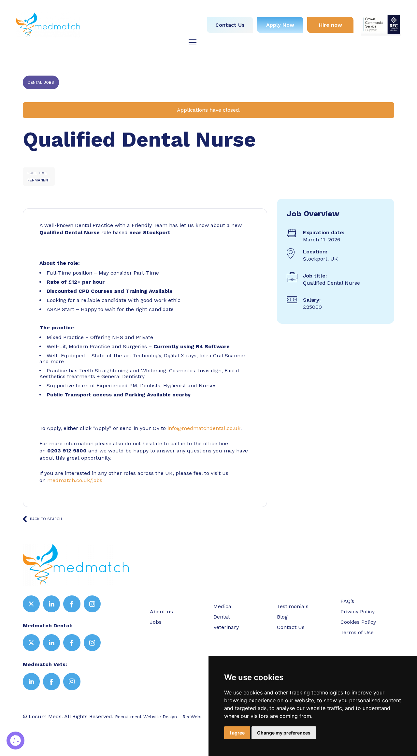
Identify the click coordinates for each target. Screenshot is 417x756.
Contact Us (230, 25)
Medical (181, 9)
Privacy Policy (357, 611)
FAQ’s (347, 601)
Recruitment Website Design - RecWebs (159, 716)
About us (127, 9)
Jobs (155, 9)
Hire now (330, 25)
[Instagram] (92, 603)
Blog (185, 32)
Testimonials (153, 32)
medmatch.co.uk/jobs (74, 480)
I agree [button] (237, 732)
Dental (146, 21)
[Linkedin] (51, 603)
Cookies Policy (358, 622)
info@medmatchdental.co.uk (203, 428)
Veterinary (178, 21)
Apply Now (280, 25)
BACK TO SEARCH (46, 519)
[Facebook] (71, 603)
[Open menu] (192, 42)
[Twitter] (31, 603)
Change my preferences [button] (283, 732)
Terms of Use (357, 632)
